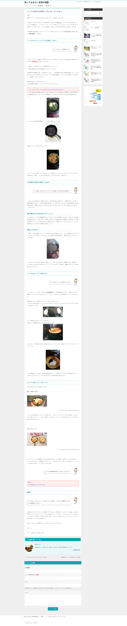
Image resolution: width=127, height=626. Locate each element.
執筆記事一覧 (77, 549)
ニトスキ (38, 532)
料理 (28, 15)
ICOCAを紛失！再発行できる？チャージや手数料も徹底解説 (96, 67)
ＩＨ (42, 532)
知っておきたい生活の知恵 (36, 2)
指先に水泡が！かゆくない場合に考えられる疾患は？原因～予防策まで (96, 54)
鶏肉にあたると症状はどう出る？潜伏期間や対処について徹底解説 (96, 80)
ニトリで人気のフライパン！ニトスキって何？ (36, 484)
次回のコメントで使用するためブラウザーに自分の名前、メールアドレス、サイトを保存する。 (49, 588)
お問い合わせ (48, 5)
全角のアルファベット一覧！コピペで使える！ (96, 48)
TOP (32, 616)
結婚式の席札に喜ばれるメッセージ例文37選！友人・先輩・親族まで (96, 61)
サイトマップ (28, 5)
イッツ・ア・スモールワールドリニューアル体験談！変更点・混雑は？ (96, 35)
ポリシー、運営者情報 (38, 5)
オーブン (33, 532)
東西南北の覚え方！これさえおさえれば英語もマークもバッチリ (96, 74)
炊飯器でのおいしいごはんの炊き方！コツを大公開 (70, 557)
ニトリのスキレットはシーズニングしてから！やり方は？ (52, 89)
